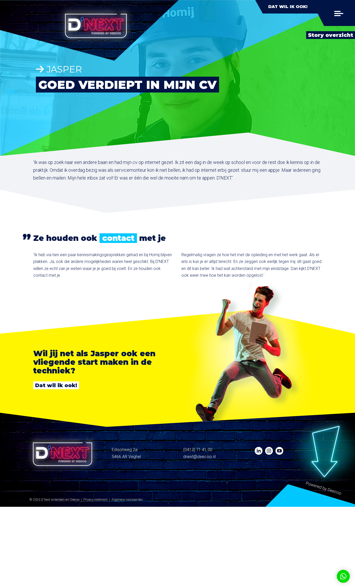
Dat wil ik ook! (287, 6)
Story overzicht (330, 35)
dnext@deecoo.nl (199, 456)
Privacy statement (95, 499)
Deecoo (75, 499)
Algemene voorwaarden (127, 499)
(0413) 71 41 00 (197, 449)
